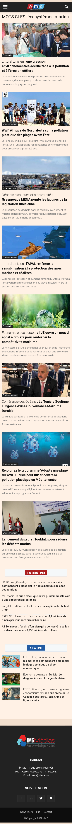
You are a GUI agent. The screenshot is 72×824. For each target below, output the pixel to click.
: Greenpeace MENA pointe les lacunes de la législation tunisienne (34, 199)
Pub (38, 811)
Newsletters (26, 811)
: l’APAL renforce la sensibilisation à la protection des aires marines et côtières (32, 268)
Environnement (10, 124)
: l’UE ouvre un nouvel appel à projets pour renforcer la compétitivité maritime (35, 337)
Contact (48, 811)
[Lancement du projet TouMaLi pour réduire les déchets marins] (36, 518)
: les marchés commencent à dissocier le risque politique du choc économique (33, 586)
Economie (7, 55)
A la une (36, 648)
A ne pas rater (9, 188)
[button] (67, 7)
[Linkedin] (31, 798)
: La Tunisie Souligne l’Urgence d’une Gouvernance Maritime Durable (35, 406)
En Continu (36, 573)
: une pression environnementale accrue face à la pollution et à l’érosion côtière (35, 66)
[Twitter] (41, 798)
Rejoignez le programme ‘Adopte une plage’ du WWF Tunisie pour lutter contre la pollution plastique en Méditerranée (35, 475)
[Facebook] (21, 798)
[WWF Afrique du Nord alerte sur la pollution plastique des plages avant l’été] (36, 109)
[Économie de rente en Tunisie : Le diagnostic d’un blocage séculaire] (11, 679)
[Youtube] (51, 798)
